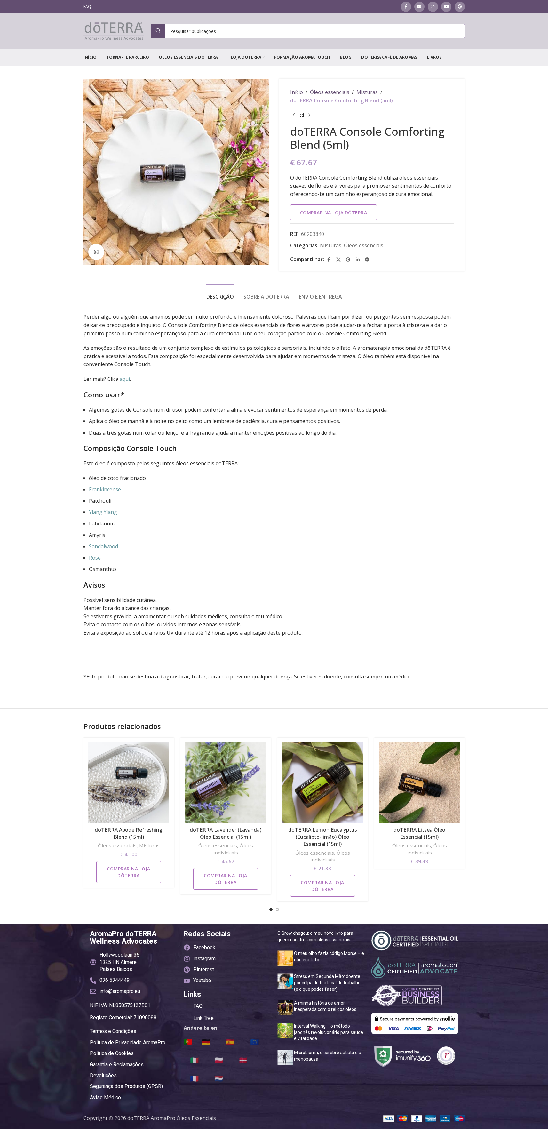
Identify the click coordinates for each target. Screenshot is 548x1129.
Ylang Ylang (103, 512)
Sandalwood (103, 546)
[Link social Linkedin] (357, 259)
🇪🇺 (254, 1041)
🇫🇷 (194, 1078)
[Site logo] (113, 30)
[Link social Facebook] (406, 7)
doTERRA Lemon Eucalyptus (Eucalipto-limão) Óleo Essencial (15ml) (322, 837)
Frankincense (105, 489)
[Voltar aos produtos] (302, 115)
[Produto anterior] (294, 115)
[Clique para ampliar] (96, 252)
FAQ (198, 1006)
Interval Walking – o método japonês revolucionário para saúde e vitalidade (328, 1032)
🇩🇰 (243, 1060)
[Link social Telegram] (367, 259)
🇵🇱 (218, 1060)
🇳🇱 (218, 1078)
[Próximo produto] (309, 115)
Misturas (367, 92)
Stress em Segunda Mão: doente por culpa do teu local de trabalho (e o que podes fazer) (327, 982)
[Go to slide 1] (271, 909)
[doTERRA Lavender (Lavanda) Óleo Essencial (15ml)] (225, 782)
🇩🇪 (206, 1041)
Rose (95, 557)
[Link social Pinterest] (460, 7)
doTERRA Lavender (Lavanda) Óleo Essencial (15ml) (225, 833)
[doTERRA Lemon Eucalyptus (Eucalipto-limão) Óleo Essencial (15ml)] (322, 782)
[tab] (220, 293)
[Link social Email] (419, 7)
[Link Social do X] (338, 259)
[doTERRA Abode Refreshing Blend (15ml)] (128, 782)
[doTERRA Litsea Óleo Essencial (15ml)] (419, 782)
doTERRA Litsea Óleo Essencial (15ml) (419, 833)
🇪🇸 (230, 1041)
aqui (125, 378)
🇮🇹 (194, 1060)
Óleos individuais (233, 848)
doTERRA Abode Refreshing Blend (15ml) (129, 833)
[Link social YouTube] (446, 7)
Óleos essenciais (329, 92)
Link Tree (203, 1018)
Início (296, 92)
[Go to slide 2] (277, 909)
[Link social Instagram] (433, 7)
